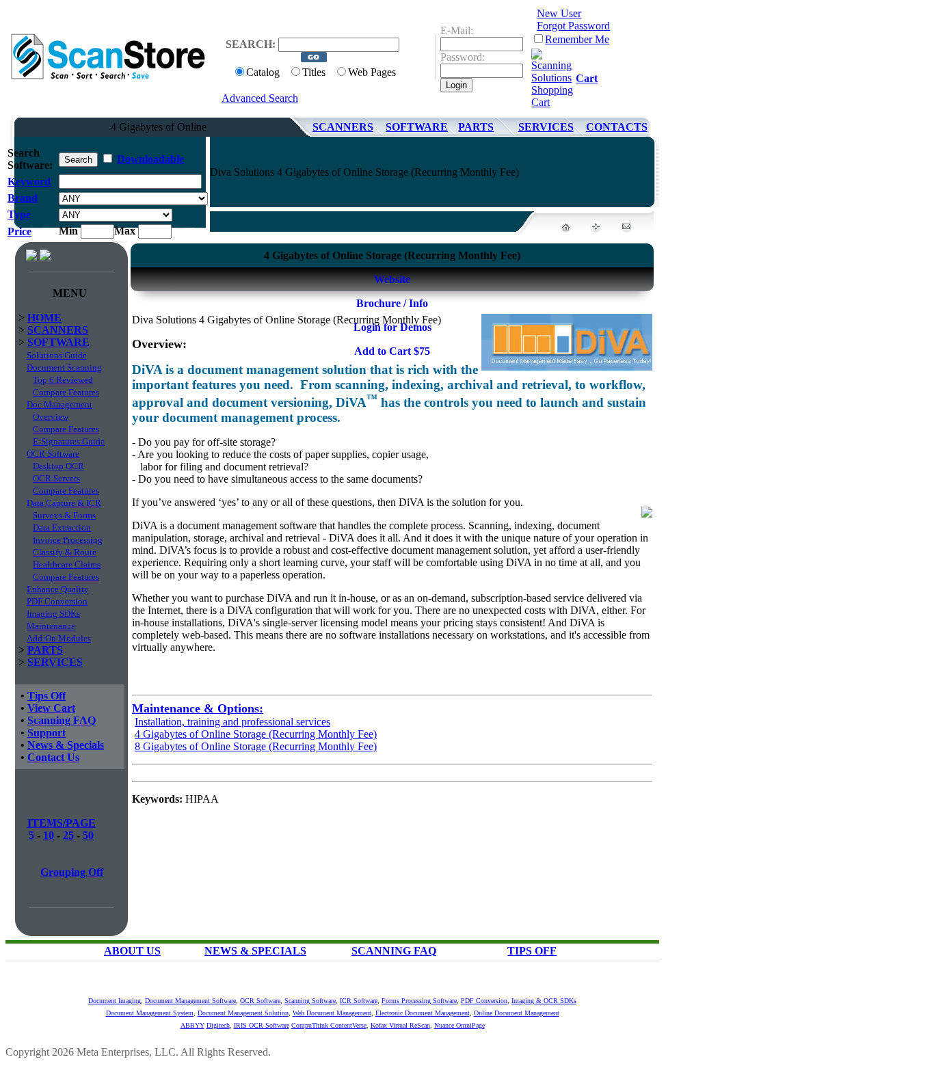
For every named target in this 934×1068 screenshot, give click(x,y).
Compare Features (66, 392)
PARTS (476, 127)
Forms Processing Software (419, 1000)
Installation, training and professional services (232, 721)
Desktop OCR (58, 466)
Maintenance (51, 626)
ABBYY (192, 1025)
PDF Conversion (57, 601)
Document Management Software (190, 1000)
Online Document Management (516, 1013)
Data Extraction (62, 527)
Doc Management (59, 404)
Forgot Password (573, 25)
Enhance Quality (58, 589)
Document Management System (150, 1013)
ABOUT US (132, 951)
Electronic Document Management (422, 1013)
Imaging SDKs (53, 614)
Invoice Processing (68, 540)
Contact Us (53, 757)
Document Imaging (114, 1000)
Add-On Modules (59, 638)
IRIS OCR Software (261, 1025)
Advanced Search (260, 98)
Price (19, 231)
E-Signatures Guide (69, 441)
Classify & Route (64, 552)
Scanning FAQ (61, 720)
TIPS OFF (532, 951)
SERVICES (546, 127)
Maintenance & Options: (197, 708)
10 (48, 835)
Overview (50, 417)
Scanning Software (310, 1000)
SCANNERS (342, 127)
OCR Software (53, 454)
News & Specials (65, 745)
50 (88, 835)
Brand (23, 198)
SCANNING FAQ (393, 951)
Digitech (218, 1025)
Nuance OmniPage (459, 1025)
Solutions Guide (57, 355)
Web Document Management (332, 1013)
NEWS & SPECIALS (255, 951)
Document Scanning (64, 367)
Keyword (29, 181)
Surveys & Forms (64, 515)
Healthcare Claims (67, 564)
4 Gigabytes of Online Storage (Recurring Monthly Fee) (256, 734)
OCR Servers (56, 478)
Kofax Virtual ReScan (400, 1025)
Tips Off (46, 696)
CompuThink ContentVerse (328, 1025)
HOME (44, 317)
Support (46, 732)
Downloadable (150, 159)
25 (68, 835)
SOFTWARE (417, 127)
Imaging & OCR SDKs (543, 1000)
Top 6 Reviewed (63, 380)
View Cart (51, 708)
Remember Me (577, 39)
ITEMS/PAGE (61, 823)
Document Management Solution (243, 1013)
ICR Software (358, 1000)
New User (559, 13)
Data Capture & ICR (64, 503)
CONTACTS (617, 127)
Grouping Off (71, 872)
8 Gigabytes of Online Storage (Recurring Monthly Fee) (256, 746)
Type (19, 214)
